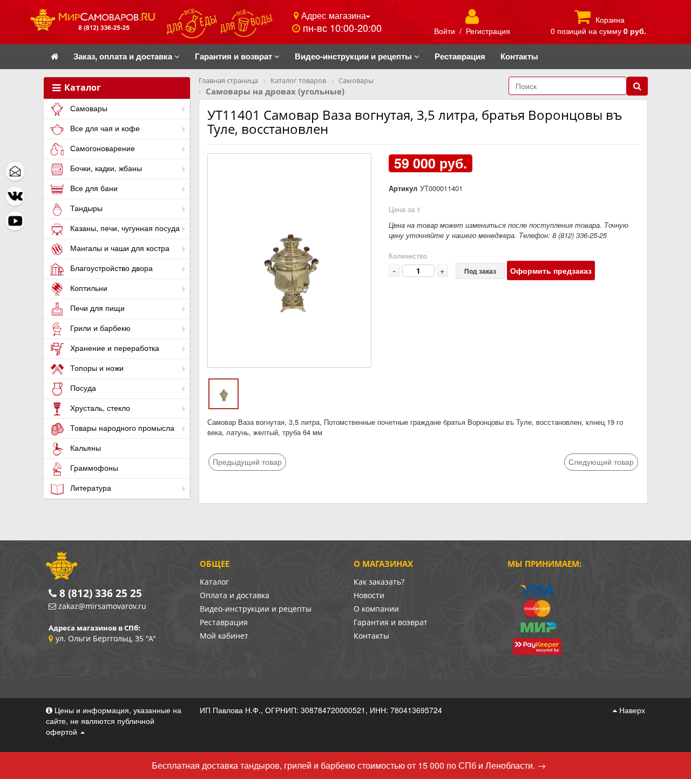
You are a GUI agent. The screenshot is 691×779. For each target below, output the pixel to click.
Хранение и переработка (113, 347)
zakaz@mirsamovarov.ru (102, 606)
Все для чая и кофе (104, 128)
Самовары (87, 108)
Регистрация (488, 30)
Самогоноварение (101, 148)
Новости (369, 595)
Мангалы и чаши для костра (119, 247)
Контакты (371, 636)
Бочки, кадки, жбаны (105, 167)
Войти (444, 30)
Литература (89, 487)
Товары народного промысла (121, 427)
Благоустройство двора (110, 267)
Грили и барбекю (99, 327)
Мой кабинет (224, 636)
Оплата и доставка (234, 595)
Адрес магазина (332, 15)
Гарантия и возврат (391, 622)
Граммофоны (93, 467)
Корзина (610, 19)
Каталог (81, 88)
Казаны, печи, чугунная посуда (124, 227)
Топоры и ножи (96, 367)
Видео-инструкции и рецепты (255, 609)
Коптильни (87, 287)
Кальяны (84, 447)
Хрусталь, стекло (99, 407)
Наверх (631, 710)
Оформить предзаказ (551, 270)
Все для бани (93, 187)
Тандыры (85, 207)
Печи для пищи (96, 307)
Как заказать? (379, 582)
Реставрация (224, 622)
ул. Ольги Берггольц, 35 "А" (106, 638)
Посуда (82, 387)
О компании (376, 609)
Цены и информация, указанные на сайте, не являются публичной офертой (113, 721)
